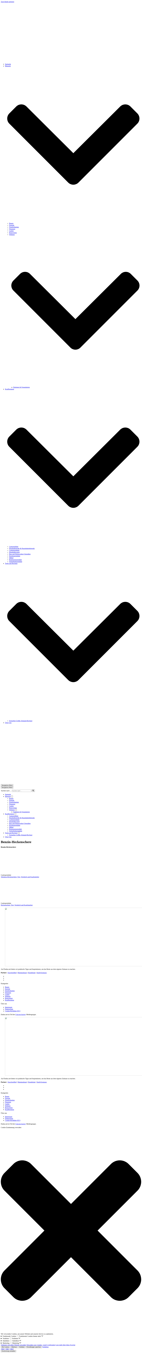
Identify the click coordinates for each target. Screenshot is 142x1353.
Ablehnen (14, 1347)
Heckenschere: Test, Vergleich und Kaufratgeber (17, 905)
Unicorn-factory (20, 1014)
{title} (3, 1349)
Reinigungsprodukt (15, 560)
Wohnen (7, 996)
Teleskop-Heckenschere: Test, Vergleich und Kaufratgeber (20, 877)
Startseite (8, 64)
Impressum (8, 1007)
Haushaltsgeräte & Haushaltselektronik (22, 548)
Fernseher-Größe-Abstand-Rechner (20, 721)
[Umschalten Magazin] (12, 796)
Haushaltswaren (14, 552)
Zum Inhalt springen (7, 2)
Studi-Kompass (42, 973)
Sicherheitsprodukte (15, 561)
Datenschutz (9, 1009)
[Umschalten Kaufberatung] (15, 814)
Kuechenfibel (12, 973)
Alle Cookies (5, 1347)
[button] (73, 144)
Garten (11, 231)
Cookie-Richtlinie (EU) (12, 1011)
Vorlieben (22, 1347)
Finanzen (12, 229)
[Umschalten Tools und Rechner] (19, 833)
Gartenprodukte (14, 550)
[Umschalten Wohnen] (16, 810)
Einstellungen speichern (34, 1347)
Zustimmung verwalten (8, 1351)
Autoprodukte (13, 546)
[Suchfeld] (33, 790)
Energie (11, 225)
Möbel (11, 558)
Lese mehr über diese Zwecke (65, 1345)
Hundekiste (31, 973)
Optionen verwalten (7, 1345)
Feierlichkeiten (14, 227)
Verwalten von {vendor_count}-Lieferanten (41, 1345)
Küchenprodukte (14, 556)
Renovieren (13, 233)
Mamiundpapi (22, 973)
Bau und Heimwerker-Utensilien (20, 554)
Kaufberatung (9, 1000)
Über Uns (8, 723)
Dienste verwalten (20, 1345)
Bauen (11, 223)
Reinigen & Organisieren (21, 387)
